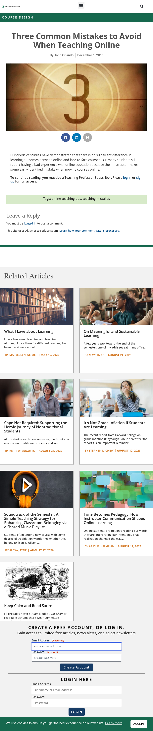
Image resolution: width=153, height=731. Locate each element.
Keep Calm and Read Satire (28, 605)
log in (127, 177)
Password (38, 697)
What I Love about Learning (29, 331)
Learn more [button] (113, 723)
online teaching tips (66, 198)
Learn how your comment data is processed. (89, 230)
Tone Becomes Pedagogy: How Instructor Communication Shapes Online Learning (114, 518)
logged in (30, 223)
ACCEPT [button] (139, 723)
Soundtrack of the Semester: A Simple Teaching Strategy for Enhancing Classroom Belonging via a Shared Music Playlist (35, 520)
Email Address (41, 684)
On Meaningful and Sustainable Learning (112, 333)
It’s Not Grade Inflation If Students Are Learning (114, 424)
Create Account (76, 667)
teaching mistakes (96, 198)
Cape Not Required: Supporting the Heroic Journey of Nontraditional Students (35, 427)
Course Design (17, 17)
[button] (81, 5)
